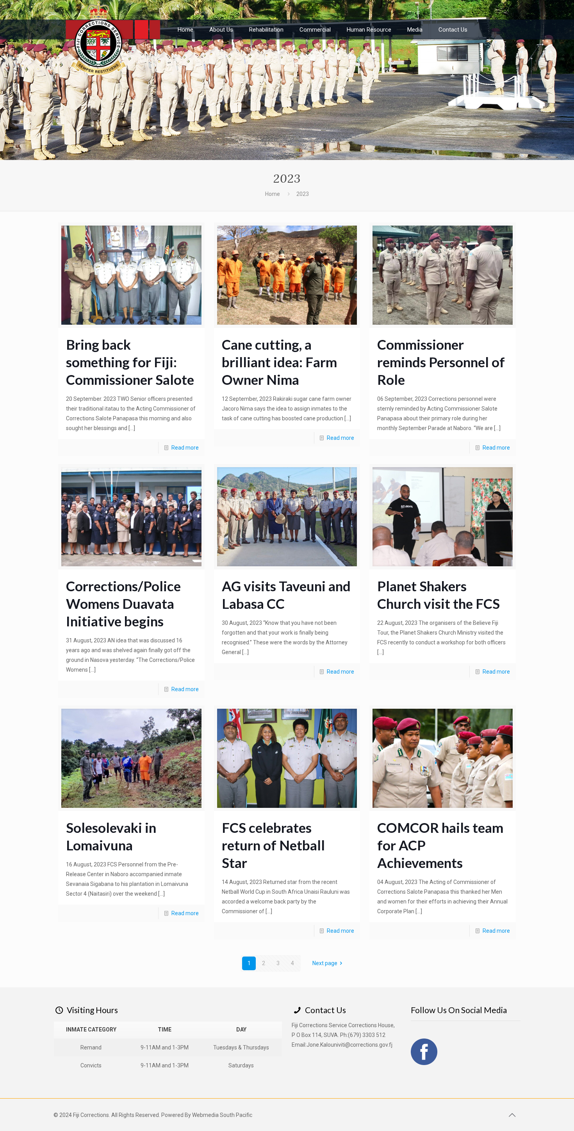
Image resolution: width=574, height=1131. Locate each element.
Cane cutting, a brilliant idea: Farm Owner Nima (279, 362)
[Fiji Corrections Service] (114, 37)
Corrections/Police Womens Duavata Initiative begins (123, 603)
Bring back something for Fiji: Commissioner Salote (130, 362)
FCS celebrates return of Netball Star (273, 845)
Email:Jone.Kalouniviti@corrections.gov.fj (342, 1045)
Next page (324, 963)
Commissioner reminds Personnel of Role (441, 362)
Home (272, 194)
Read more (185, 448)
